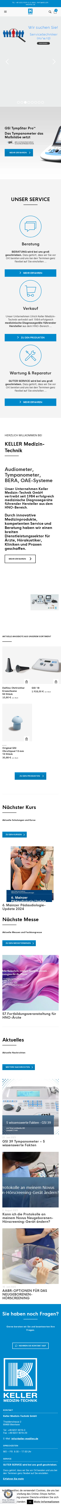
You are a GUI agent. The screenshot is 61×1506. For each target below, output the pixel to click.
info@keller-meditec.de (24, 1438)
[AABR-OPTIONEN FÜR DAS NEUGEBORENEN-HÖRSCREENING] (30, 1256)
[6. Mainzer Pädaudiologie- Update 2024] (30, 874)
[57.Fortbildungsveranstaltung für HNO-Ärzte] (30, 983)
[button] (6, 11)
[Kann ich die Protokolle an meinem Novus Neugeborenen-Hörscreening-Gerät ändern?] (30, 1179)
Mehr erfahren (18, 152)
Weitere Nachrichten (18, 1067)
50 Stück (13, 691)
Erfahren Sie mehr (13, 1479)
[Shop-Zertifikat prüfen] (8, 1497)
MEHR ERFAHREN (17, 559)
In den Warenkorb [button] (26, 681)
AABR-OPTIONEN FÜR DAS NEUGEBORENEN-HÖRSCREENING (24, 1294)
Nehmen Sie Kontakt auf (32, 1346)
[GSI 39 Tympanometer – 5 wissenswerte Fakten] (30, 1107)
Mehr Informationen (46, 1501)
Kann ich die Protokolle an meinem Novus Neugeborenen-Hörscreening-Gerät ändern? (27, 1218)
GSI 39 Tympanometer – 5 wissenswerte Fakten (23, 1143)
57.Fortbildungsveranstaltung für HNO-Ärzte (29, 1016)
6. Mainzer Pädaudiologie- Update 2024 (24, 907)
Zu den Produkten (32, 337)
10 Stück (13, 751)
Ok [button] (30, 1502)
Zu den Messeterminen (18, 943)
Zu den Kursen (14, 834)
